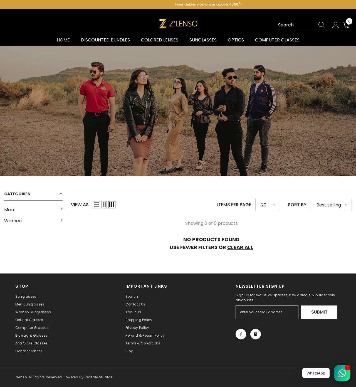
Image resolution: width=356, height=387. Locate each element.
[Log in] (335, 25)
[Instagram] (255, 334)
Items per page (234, 204)
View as (80, 204)
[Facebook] (241, 334)
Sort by (297, 204)
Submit (319, 312)
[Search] (301, 25)
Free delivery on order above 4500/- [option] (178, 4)
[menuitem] (33, 209)
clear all (240, 247)
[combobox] (296, 25)
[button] (33, 209)
